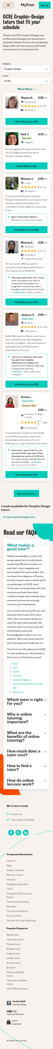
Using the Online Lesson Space (19, 895)
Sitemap (11, 906)
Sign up (44, 5)
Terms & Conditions (17, 911)
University (18, 691)
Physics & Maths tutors (15, 973)
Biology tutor (13, 948)
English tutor (13, 953)
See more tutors (26, 493)
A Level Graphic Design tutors (19, 516)
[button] (27, 138)
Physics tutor (14, 944)
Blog (9, 865)
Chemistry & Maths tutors (17, 982)
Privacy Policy (14, 915)
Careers (11, 860)
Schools (11, 879)
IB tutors (11, 967)
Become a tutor (15, 874)
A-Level (17, 675)
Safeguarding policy (17, 884)
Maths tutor (13, 934)
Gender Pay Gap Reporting (21, 920)
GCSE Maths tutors (17, 988)
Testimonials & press (18, 901)
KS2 (15, 663)
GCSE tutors (13, 958)
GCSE (16, 671)
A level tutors (14, 962)
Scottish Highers (22, 679)
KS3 (15, 667)
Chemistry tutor (15, 939)
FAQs (10, 888)
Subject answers (15, 870)
